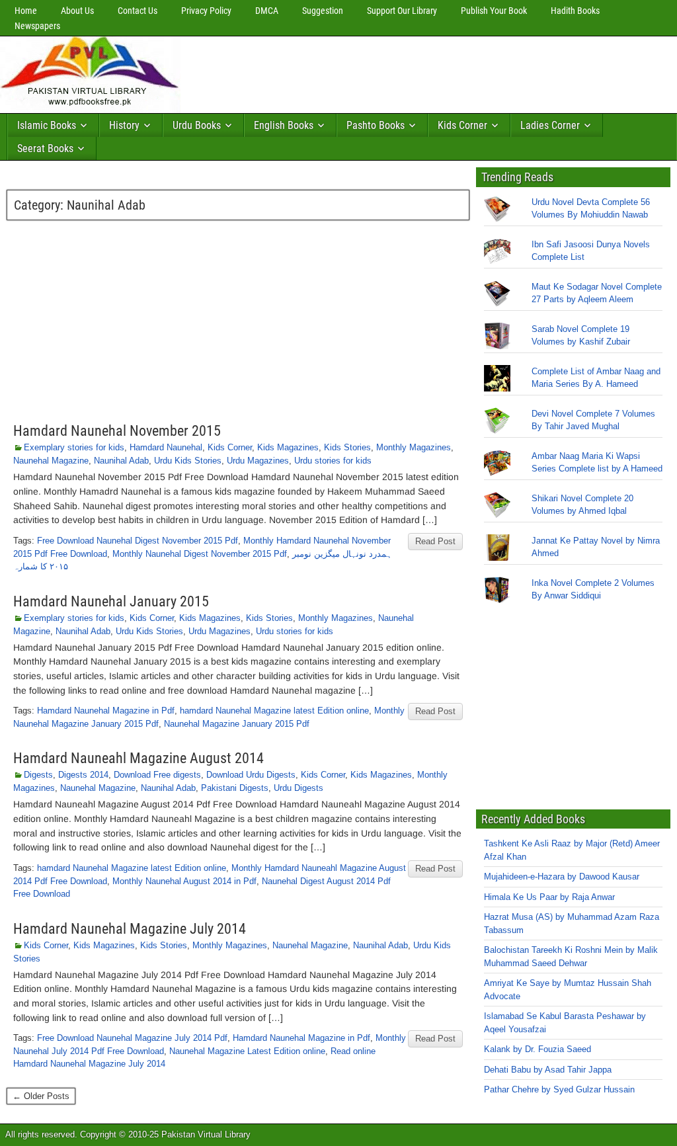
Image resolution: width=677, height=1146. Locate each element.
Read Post (435, 541)
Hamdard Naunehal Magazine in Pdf (106, 711)
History (124, 125)
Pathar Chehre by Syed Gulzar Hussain (559, 1090)
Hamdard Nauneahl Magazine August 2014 (138, 758)
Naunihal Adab (121, 461)
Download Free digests (157, 775)
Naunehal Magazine (51, 461)
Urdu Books (197, 125)
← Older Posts (41, 1096)
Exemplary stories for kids (74, 447)
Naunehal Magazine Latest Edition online (247, 1051)
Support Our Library (402, 10)
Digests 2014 (83, 775)
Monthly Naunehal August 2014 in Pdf (184, 881)
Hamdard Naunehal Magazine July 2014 (129, 929)
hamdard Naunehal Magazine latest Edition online (274, 711)
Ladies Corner (550, 125)
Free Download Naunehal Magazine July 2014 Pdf (132, 1038)
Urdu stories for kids (333, 461)
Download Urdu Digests (251, 775)
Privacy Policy (206, 10)
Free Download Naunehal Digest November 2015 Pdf (137, 541)
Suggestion (322, 10)
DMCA (266, 10)
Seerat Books (45, 148)
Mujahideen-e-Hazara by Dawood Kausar (561, 877)
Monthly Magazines (413, 447)
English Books (283, 125)
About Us (77, 10)
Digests (38, 775)
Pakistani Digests (234, 788)
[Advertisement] (426, 71)
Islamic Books (46, 125)
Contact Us (137, 10)
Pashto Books (375, 125)
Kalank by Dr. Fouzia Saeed (537, 1050)
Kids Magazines (288, 447)
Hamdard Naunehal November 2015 (117, 431)
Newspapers (37, 25)
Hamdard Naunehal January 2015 (111, 601)
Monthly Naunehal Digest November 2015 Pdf (199, 554)
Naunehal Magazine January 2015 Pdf (236, 724)
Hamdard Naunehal (166, 447)
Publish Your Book (494, 10)
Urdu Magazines (258, 461)
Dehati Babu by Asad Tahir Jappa (548, 1070)
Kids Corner (462, 125)
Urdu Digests (298, 788)
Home (26, 10)
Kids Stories (347, 447)
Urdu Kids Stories (187, 461)
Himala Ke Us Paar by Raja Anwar (549, 897)
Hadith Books (575, 10)
